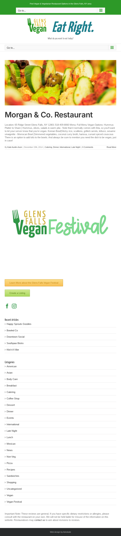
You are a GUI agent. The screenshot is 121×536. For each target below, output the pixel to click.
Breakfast (12, 385)
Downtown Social (15, 336)
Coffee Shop (13, 398)
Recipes (11, 469)
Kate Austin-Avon (14, 147)
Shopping (11, 482)
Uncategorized (14, 488)
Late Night (75, 147)
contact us (39, 520)
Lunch (10, 437)
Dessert (11, 405)
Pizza (9, 463)
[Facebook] (7, 306)
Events (10, 418)
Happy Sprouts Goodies (19, 324)
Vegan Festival (14, 501)
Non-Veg (11, 456)
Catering (48, 147)
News (10, 450)
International (65, 147)
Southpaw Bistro (15, 343)
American (12, 366)
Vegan (10, 495)
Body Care (12, 379)
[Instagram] (14, 306)
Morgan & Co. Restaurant (49, 114)
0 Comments (87, 147)
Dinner (56, 147)
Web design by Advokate (60, 532)
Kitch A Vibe (13, 349)
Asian (9, 372)
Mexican (11, 443)
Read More (111, 147)
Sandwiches (13, 476)
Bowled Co (12, 330)
